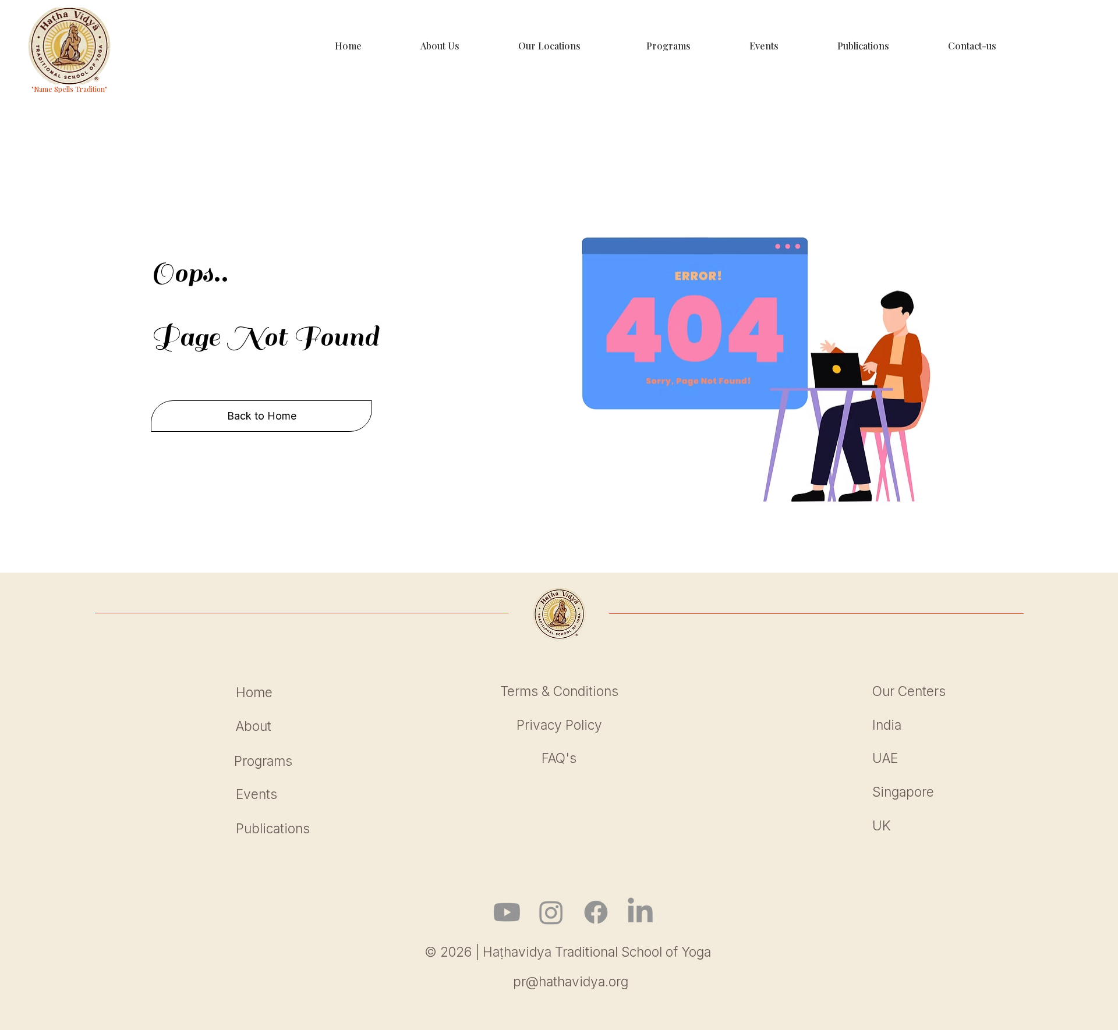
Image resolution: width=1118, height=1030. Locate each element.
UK (881, 825)
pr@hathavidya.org (570, 981)
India (886, 725)
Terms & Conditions (559, 691)
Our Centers (909, 691)
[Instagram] (551, 912)
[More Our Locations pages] (628, 46)
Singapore (903, 792)
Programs (263, 761)
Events (256, 794)
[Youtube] (506, 912)
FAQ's (559, 758)
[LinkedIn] (640, 912)
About (253, 726)
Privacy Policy (559, 725)
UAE (885, 758)
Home (256, 692)
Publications (273, 828)
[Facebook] (596, 912)
